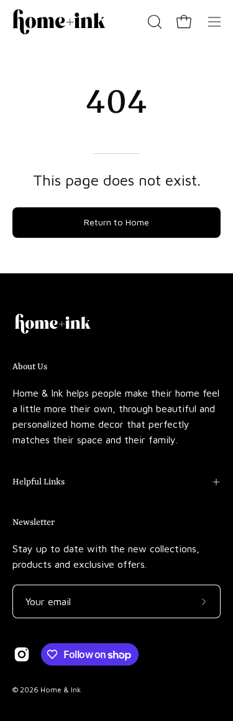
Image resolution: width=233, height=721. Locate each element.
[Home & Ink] (59, 21)
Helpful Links (38, 482)
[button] (153, 22)
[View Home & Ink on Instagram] (21, 654)
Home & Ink (60, 689)
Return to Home (116, 222)
